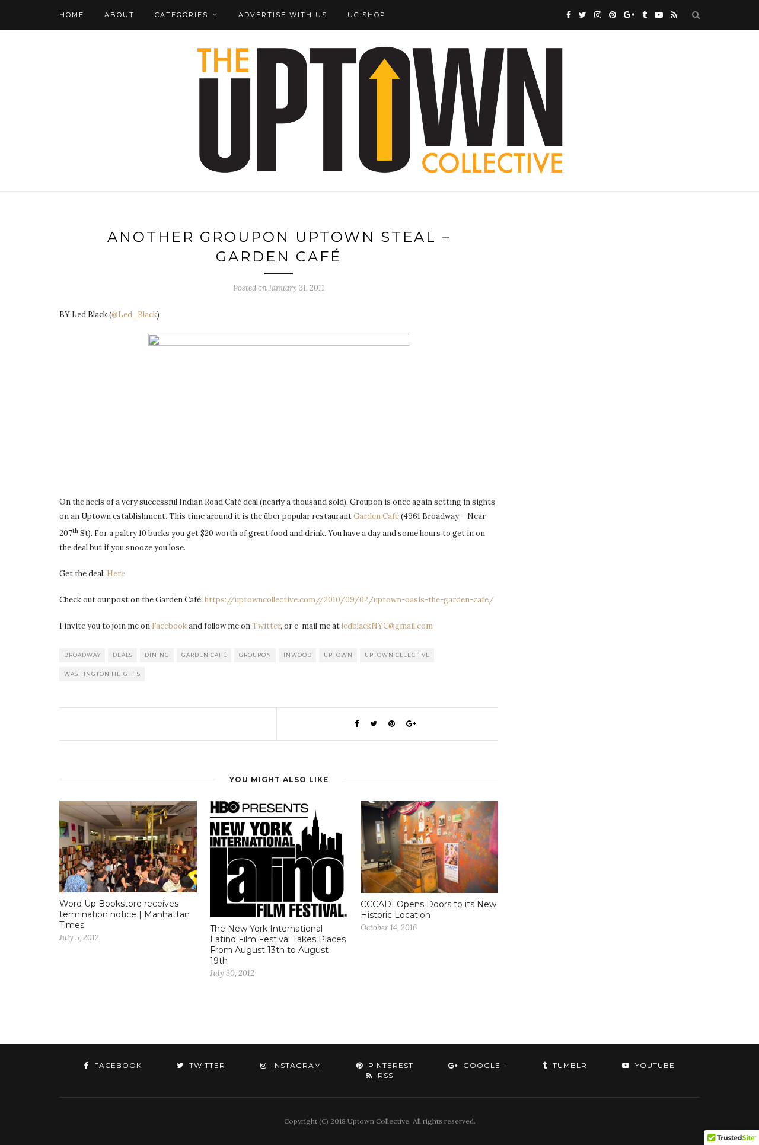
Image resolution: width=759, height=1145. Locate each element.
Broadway (82, 655)
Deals (123, 655)
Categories (181, 15)
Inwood (297, 655)
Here (116, 574)
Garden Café (376, 516)
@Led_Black (134, 315)
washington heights (102, 674)
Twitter (266, 626)
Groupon (255, 655)
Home (71, 15)
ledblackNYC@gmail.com (387, 626)
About (119, 15)
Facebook (169, 626)
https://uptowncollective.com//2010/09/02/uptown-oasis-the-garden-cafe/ (349, 600)
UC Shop (366, 15)
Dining (157, 655)
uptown (338, 655)
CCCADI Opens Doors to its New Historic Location (428, 909)
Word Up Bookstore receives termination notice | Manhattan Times (124, 914)
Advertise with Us (282, 15)
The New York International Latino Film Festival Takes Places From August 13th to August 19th (278, 944)
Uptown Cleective (397, 655)
